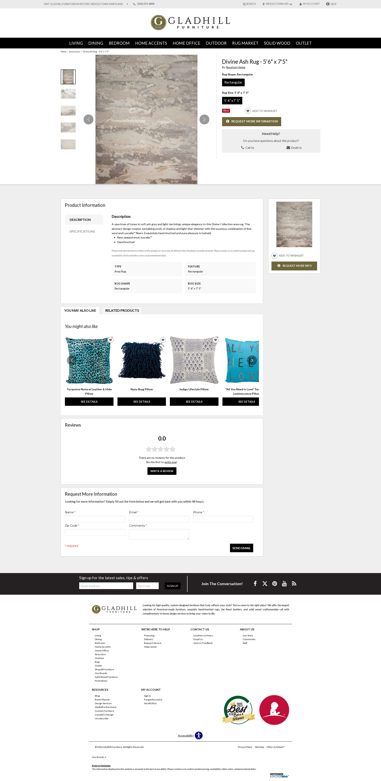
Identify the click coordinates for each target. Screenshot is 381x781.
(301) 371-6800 (145, 4)
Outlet (304, 43)
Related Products (122, 310)
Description (80, 219)
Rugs (97, 661)
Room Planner (102, 699)
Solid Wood (277, 43)
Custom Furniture (104, 710)
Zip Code (72, 525)
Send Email (241, 548)
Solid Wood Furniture (106, 676)
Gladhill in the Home (105, 707)
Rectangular (233, 82)
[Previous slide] (72, 360)
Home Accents (151, 43)
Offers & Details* (276, 746)
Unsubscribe (101, 718)
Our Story (248, 635)
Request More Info (297, 265)
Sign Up (172, 586)
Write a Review (161, 471)
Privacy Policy (245, 746)
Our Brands (101, 673)
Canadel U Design (104, 714)
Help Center (150, 646)
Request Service (152, 643)
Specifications (82, 231)
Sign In (147, 695)
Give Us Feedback (203, 643)
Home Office (186, 43)
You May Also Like (80, 310)
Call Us (249, 147)
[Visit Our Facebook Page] (255, 583)
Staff (245, 643)
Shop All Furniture (104, 669)
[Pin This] (226, 111)
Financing (149, 635)
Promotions (101, 680)
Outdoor (216, 43)
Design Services (103, 703)
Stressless (100, 654)
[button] (204, 119)
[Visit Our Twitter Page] (265, 583)
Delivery (148, 639)
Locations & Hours (203, 635)
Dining (95, 43)
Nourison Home (235, 67)
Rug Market (245, 43)
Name (70, 512)
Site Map (259, 746)
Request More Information (254, 121)
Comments (138, 525)
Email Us (296, 147)
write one (170, 462)
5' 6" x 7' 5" (232, 100)
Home (63, 51)
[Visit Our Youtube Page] (284, 583)
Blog (97, 695)
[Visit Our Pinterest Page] (274, 583)
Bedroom (119, 43)
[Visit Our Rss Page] (294, 583)
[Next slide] (252, 360)
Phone (198, 512)
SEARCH (251, 3)
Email (134, 512)
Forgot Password (153, 699)
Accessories (74, 51)
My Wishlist (150, 703)
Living (76, 43)
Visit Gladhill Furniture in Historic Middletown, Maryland (83, 4)
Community (249, 639)
